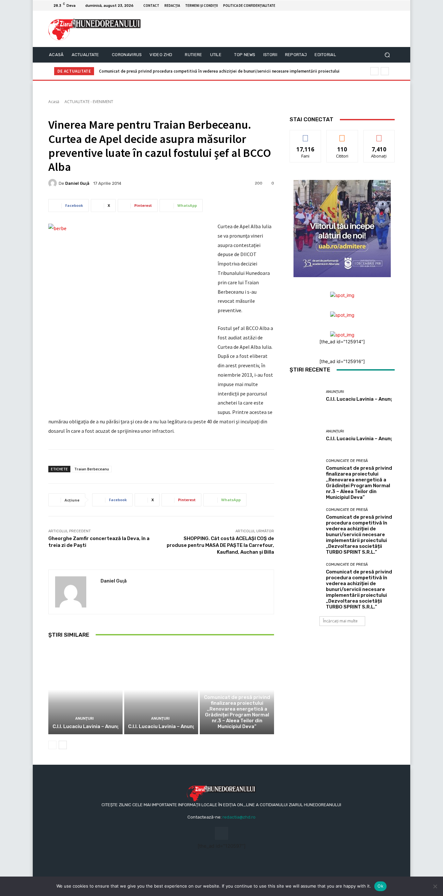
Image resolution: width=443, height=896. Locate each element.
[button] (387, 55)
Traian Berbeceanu (91, 468)
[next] (385, 71)
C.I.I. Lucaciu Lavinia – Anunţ (85, 726)
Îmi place (305, 135)
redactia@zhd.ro (239, 817)
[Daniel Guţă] (53, 183)
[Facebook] (383, 5)
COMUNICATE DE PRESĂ (236, 689)
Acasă (53, 101)
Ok (380, 886)
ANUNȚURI (84, 718)
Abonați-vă (379, 135)
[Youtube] (391, 5)
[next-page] (63, 745)
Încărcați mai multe (340, 621)
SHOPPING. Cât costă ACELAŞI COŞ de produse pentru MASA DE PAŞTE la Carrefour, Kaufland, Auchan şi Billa (220, 545)
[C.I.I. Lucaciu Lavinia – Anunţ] (85, 689)
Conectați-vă (342, 135)
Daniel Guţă (77, 183)
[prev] (374, 71)
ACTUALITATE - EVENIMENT (89, 101)
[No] (435, 886)
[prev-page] (52, 745)
